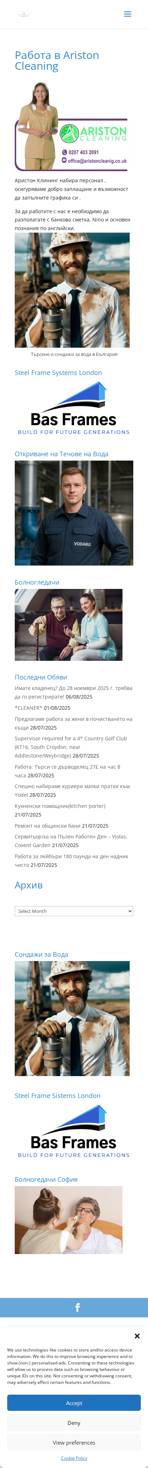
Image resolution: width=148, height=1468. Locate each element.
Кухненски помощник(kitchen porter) (60, 805)
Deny (74, 1422)
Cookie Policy (74, 1458)
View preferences (74, 1442)
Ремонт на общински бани (47, 825)
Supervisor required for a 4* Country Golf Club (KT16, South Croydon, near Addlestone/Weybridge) (71, 747)
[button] (137, 1336)
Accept (74, 1403)
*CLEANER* (28, 707)
